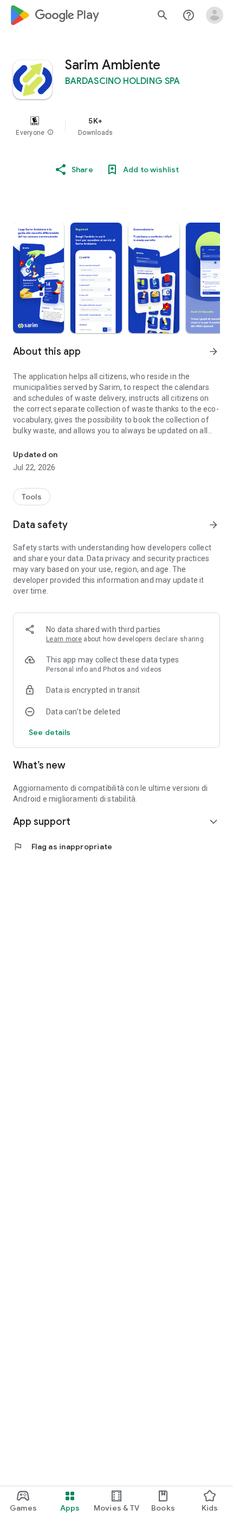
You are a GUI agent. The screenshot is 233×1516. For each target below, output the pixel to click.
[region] (116, 126)
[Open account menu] (215, 15)
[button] (50, 132)
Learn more (64, 639)
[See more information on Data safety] (213, 525)
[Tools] (31, 497)
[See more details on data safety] (49, 732)
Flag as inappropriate (62, 846)
